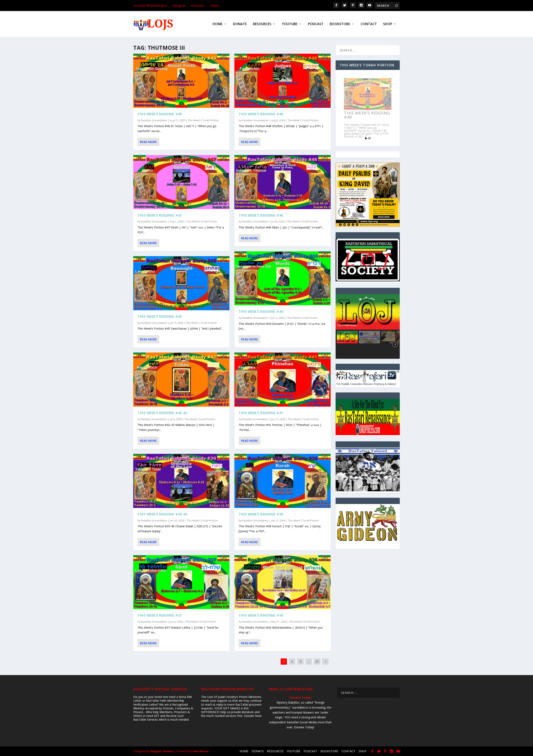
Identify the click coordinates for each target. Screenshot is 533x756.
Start (366, 138)
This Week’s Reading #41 (261, 413)
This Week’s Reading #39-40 (162, 514)
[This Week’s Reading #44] (282, 278)
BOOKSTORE (340, 24)
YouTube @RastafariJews (150, 5)
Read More (148, 142)
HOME (217, 24)
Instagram (179, 5)
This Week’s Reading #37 (159, 615)
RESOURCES (262, 24)
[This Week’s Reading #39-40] (181, 481)
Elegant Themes (162, 751)
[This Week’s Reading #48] (282, 81)
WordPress (201, 751)
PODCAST (316, 24)
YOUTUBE (289, 24)
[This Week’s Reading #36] (282, 582)
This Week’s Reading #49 (159, 114)
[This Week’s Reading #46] (282, 182)
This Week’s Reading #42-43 (162, 413)
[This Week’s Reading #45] (181, 283)
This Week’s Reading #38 (261, 514)
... (309, 661)
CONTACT (369, 24)
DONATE (240, 24)
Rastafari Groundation (154, 120)
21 (317, 661)
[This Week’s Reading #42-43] (181, 380)
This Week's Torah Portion (203, 120)
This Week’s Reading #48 (261, 114)
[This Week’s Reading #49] (181, 81)
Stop (369, 138)
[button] (368, 312)
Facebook (197, 5)
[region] (368, 326)
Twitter (214, 5)
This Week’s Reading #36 (261, 615)
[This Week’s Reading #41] (282, 380)
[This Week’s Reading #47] (181, 182)
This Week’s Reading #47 (159, 215)
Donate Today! (300, 697)
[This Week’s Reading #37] (181, 582)
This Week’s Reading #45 (159, 316)
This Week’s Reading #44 (261, 311)
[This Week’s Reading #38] (282, 481)
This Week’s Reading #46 (261, 215)
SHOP (387, 24)
